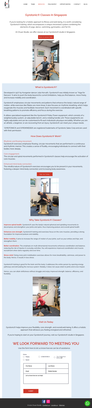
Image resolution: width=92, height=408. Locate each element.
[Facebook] (44, 401)
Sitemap (62, 405)
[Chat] (87, 403)
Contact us (46, 405)
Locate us (54, 405)
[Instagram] (48, 401)
